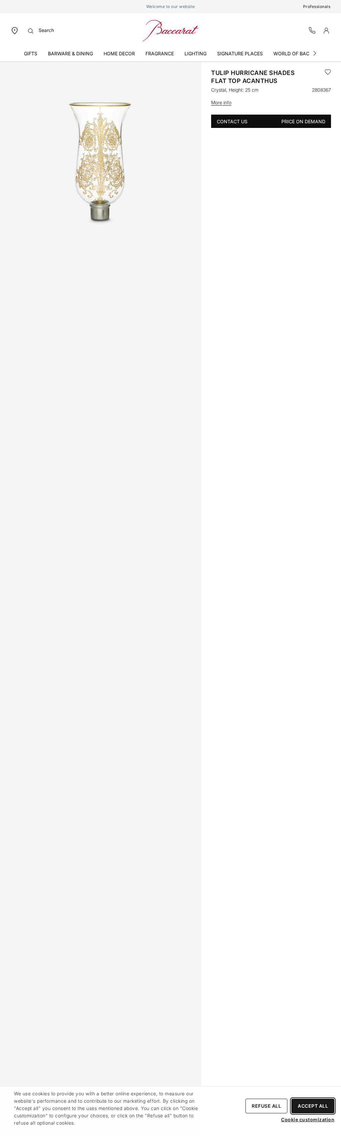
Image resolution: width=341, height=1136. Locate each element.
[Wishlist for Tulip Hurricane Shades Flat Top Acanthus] (328, 77)
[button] (326, 31)
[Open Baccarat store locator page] (15, 30)
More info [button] (221, 102)
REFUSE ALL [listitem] (266, 1106)
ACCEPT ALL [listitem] (313, 1106)
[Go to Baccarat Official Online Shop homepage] (170, 30)
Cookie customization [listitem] (307, 1119)
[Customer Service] (312, 30)
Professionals (317, 6)
